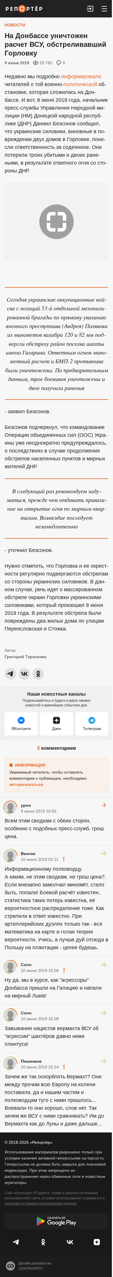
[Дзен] (97, 1242)
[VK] (70, 1242)
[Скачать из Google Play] (56, 1221)
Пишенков (31, 1061)
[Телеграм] (16, 1242)
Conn (26, 964)
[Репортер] (24, 8)
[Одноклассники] (43, 1242)
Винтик (28, 853)
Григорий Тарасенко (26, 656)
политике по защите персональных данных (40, 1203)
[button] (90, 9)
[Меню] (104, 9)
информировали (81, 76)
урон (26, 805)
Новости (15, 25)
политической (80, 84)
